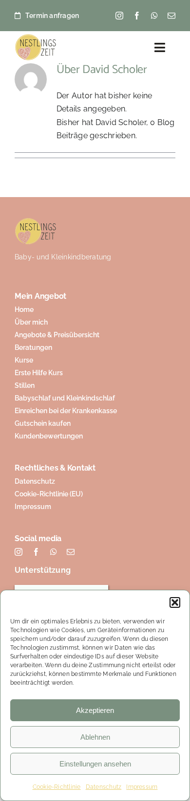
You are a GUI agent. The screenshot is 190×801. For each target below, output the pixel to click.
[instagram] (119, 15)
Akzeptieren (95, 710)
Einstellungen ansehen (95, 764)
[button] (175, 602)
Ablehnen (95, 737)
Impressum (141, 786)
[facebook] (137, 15)
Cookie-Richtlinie (57, 786)
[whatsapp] (154, 15)
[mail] (171, 15)
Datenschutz (104, 786)
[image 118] (36, 37)
